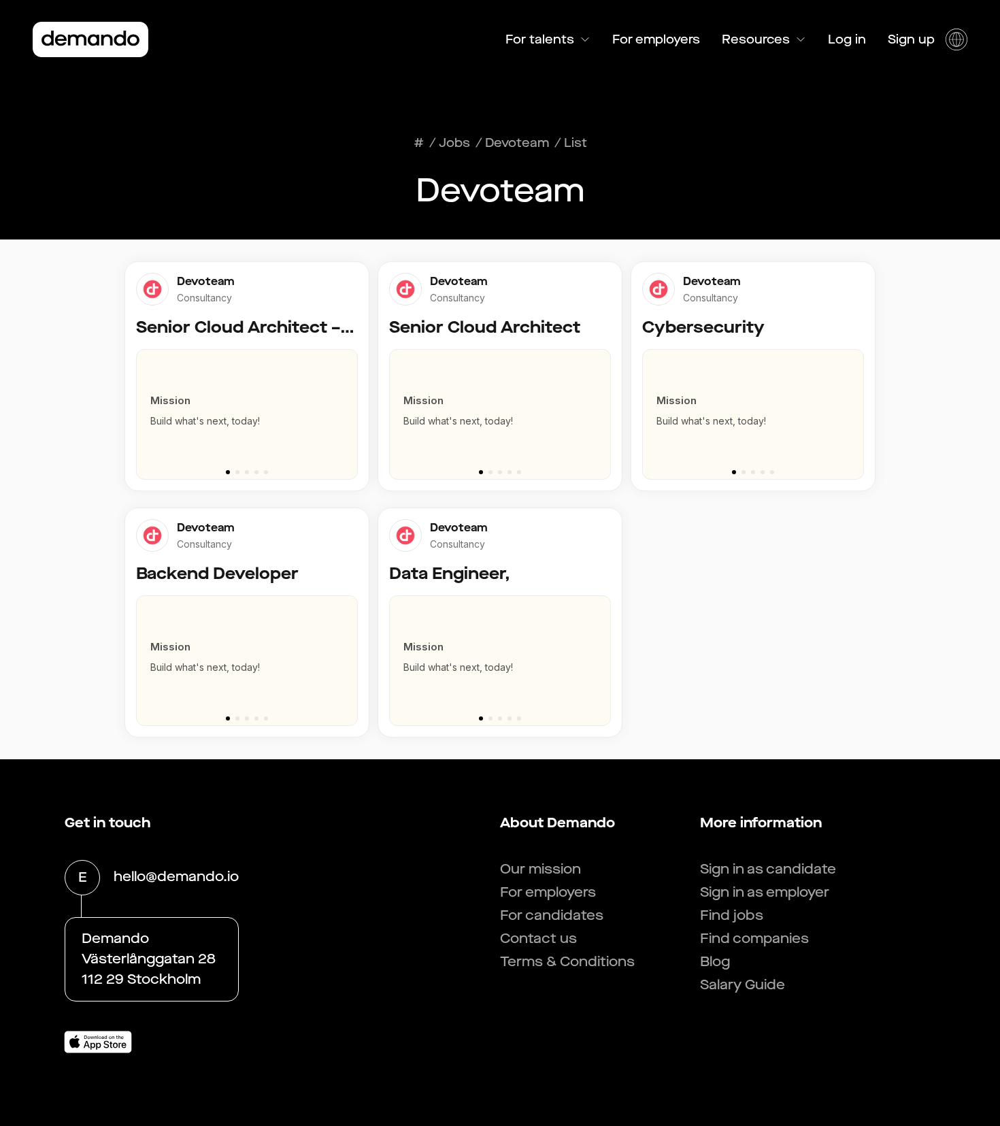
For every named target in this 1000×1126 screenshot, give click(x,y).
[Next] (353, 407)
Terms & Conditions (567, 962)
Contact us (538, 938)
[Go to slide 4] (256, 472)
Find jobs (731, 915)
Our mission (540, 869)
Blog (715, 962)
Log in (847, 39)
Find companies (754, 938)
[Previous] (141, 407)
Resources (756, 39)
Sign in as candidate (768, 869)
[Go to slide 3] (247, 472)
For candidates (551, 915)
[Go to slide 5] (266, 472)
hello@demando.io (176, 876)
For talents (539, 39)
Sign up (911, 39)
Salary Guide (742, 985)
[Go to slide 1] (228, 472)
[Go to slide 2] (237, 472)
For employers (656, 39)
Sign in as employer (764, 892)
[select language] (956, 39)
